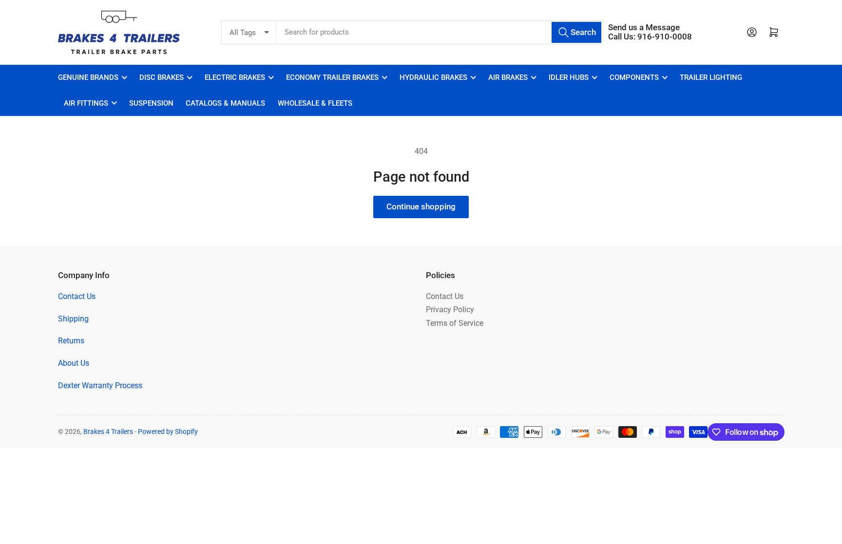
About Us (73, 363)
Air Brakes (508, 77)
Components (634, 77)
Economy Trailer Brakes (332, 77)
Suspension (151, 103)
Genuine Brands (88, 77)
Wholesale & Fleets (315, 103)
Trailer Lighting (711, 77)
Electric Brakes (235, 77)
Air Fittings (86, 103)
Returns (71, 340)
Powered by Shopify (168, 431)
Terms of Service (454, 323)
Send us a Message (644, 27)
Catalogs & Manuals (225, 103)
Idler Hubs (569, 77)
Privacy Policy (450, 309)
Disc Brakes (161, 77)
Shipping (73, 318)
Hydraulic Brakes (433, 77)
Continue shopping (421, 206)
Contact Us (77, 296)
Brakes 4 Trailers (108, 431)
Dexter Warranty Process (100, 385)
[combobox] (440, 32)
